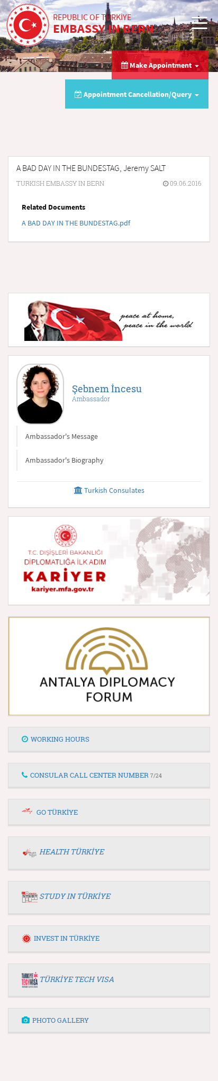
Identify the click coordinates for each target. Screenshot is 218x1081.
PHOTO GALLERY (60, 1020)
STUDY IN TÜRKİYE (74, 896)
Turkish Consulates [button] (113, 490)
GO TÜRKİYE (57, 812)
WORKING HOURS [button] (60, 739)
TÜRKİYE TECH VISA (76, 979)
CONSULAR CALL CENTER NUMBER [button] (96, 775)
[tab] (109, 739)
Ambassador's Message (61, 436)
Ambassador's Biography (64, 460)
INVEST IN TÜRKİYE (66, 938)
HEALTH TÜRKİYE (71, 851)
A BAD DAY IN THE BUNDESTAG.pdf (76, 223)
